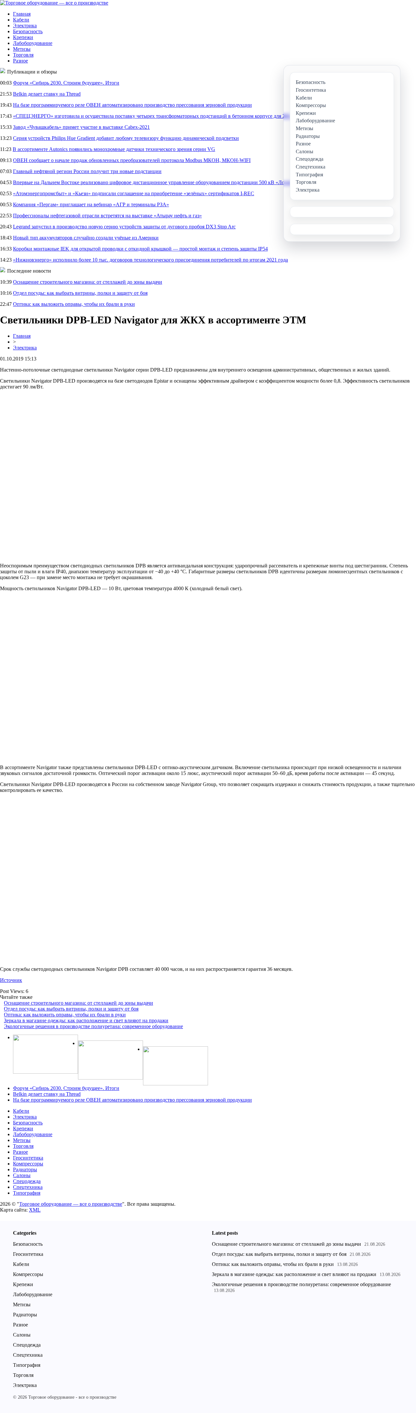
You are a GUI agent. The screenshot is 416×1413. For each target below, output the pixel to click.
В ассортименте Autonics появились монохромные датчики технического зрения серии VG (114, 149)
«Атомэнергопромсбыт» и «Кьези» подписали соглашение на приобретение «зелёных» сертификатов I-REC (133, 193)
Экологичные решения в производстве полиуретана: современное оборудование (93, 1026)
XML (35, 1210)
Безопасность (28, 31)
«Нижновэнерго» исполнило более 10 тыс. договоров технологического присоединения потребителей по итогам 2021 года (150, 260)
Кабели (21, 19)
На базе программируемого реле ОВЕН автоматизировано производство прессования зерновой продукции (132, 105)
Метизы (22, 49)
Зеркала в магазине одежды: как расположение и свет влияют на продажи (86, 1020)
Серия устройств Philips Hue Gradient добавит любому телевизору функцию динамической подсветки (126, 138)
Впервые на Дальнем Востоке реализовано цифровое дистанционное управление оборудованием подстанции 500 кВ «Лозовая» (156, 182)
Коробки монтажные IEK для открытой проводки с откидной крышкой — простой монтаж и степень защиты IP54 (140, 248)
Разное (20, 60)
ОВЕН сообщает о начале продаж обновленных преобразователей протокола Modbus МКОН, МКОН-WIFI (132, 160)
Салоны (22, 1175)
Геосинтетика (28, 1158)
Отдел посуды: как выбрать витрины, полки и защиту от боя (80, 293)
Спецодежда (27, 1181)
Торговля (23, 55)
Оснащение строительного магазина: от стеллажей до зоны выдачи (87, 282)
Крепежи (23, 37)
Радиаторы (25, 1169)
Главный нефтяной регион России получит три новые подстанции (87, 171)
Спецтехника (28, 1187)
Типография (26, 1193)
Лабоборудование (32, 43)
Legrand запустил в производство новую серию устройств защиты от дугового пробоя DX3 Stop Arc (124, 226)
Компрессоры (28, 1163)
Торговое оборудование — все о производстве (70, 1204)
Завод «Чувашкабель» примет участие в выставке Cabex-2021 (81, 127)
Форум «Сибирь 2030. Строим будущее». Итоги (66, 83)
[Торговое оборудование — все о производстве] (54, 3)
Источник (11, 980)
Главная (22, 14)
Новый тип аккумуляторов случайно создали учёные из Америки (86, 237)
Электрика (25, 25)
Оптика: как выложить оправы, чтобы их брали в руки (74, 304)
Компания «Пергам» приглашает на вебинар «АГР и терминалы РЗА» (91, 204)
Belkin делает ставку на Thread (47, 94)
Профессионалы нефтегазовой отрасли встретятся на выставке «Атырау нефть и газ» (107, 215)
